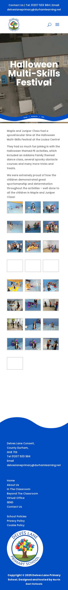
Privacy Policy (16, 521)
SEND (10, 502)
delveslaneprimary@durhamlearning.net (34, 9)
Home (11, 480)
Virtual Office (15, 498)
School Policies (16, 516)
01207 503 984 (40, 5)
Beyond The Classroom (22, 493)
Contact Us (16, 5)
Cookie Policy (15, 525)
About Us (13, 485)
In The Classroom (18, 489)
